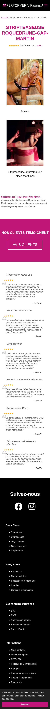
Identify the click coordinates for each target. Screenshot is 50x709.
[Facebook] (18, 506)
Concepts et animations (22, 590)
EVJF (13, 615)
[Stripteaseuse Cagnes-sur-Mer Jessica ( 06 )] (25, 82)
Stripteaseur (17, 532)
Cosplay (15, 585)
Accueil (4, 17)
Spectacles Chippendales (23, 581)
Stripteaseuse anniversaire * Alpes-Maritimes (25, 174)
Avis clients (25, 245)
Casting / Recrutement (21, 677)
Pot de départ (17, 629)
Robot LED (16, 571)
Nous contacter (18, 650)
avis (39, 45)
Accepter (25, 704)
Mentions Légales (19, 654)
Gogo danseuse (18, 546)
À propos (15, 668)
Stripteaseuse (17, 537)
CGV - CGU (16, 659)
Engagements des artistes (23, 673)
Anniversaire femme (20, 624)
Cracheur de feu (18, 576)
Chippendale (17, 551)
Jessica (25, 111)
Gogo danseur (18, 541)
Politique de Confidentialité (24, 664)
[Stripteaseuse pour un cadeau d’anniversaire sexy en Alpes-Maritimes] (25, 143)
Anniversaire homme (21, 620)
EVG (13, 611)
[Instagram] (32, 506)
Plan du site (16, 682)
